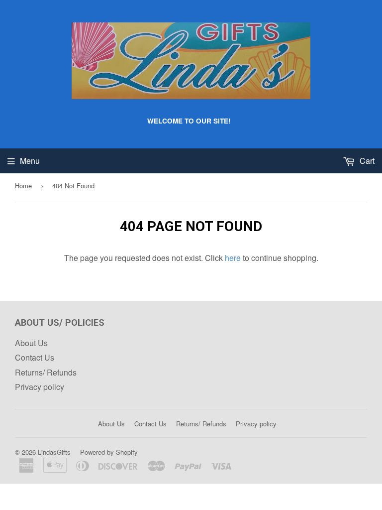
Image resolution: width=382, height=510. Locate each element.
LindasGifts (54, 452)
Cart (366, 160)
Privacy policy (39, 386)
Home (23, 185)
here (233, 257)
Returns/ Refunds (46, 372)
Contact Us (34, 357)
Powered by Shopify (109, 452)
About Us (31, 343)
